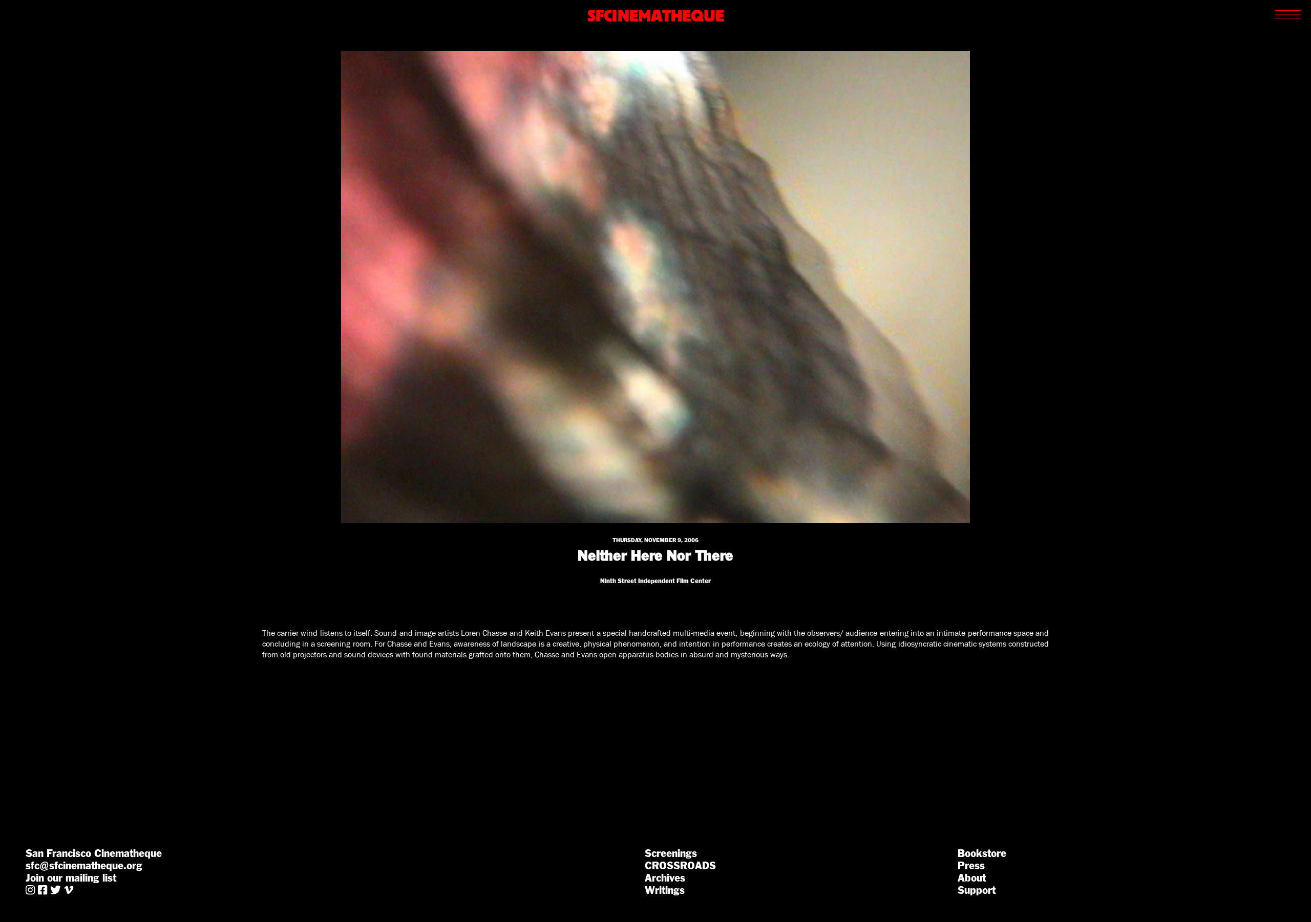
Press (971, 866)
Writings (665, 890)
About (972, 878)
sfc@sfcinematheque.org (84, 866)
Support (977, 890)
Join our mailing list (71, 878)
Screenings (671, 853)
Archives (665, 878)
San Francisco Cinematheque (94, 853)
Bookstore (982, 853)
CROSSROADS (680, 866)
